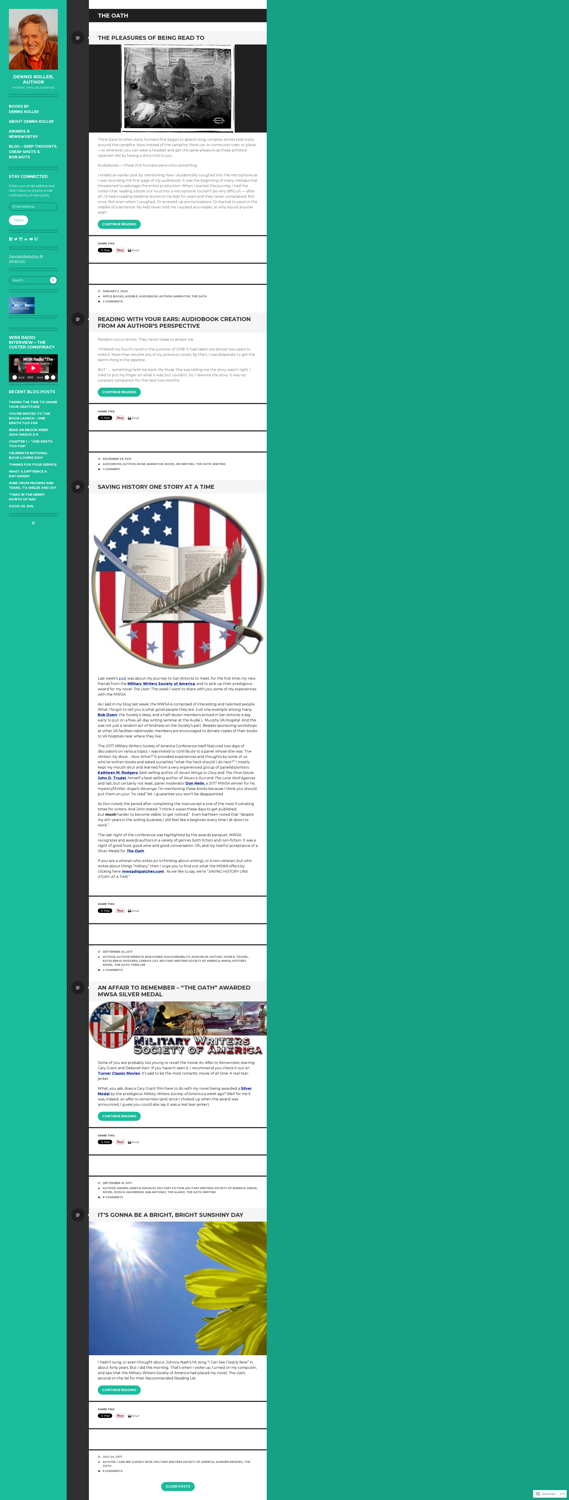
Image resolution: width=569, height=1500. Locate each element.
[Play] (14, 377)
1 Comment (111, 469)
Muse (141, 464)
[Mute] (47, 377)
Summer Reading (229, 1462)
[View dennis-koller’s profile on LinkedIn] (26, 239)
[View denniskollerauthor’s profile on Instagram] (21, 239)
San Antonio (155, 1192)
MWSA (226, 960)
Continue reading (119, 224)
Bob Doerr (154, 956)
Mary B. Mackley (143, 1188)
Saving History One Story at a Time (156, 486)
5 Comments (112, 1471)
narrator (181, 296)
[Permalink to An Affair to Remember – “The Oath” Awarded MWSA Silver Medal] (178, 1028)
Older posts (178, 1486)
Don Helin (200, 956)
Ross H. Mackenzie (129, 1192)
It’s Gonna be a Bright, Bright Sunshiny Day (170, 1215)
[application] (33, 368)
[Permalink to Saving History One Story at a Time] (178, 582)
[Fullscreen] (53, 377)
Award (122, 1188)
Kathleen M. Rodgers (120, 960)
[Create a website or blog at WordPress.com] (33, 523)
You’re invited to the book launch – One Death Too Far (29, 418)
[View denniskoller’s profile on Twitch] (36, 239)
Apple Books (113, 296)
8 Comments (113, 1197)
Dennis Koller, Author (33, 79)
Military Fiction (170, 1188)
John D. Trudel (236, 956)
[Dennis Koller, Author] (33, 39)
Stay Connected (28, 176)
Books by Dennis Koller (24, 109)
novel (170, 464)
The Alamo (176, 1192)
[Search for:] (33, 280)
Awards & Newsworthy (23, 134)
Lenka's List (148, 960)
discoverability (177, 956)
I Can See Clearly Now (135, 1462)
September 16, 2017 (117, 1183)
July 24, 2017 (112, 1456)
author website (130, 956)
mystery (239, 960)
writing (219, 464)
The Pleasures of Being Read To (151, 37)
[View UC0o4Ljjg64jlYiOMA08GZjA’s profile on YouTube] (31, 239)
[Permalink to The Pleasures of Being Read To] (178, 88)
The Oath (199, 296)
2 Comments (113, 301)
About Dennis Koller (31, 121)
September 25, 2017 (117, 951)
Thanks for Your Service (33, 465)
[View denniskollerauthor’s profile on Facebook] (10, 239)
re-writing (185, 464)
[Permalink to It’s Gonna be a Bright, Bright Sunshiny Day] (178, 1288)
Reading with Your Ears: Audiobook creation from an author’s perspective (174, 322)
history (215, 956)
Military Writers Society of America (190, 960)
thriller (138, 964)
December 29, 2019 (117, 459)
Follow (19, 220)
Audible (131, 296)
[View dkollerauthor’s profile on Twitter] (16, 239)
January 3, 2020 (115, 291)
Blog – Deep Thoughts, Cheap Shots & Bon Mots (33, 151)
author (165, 296)
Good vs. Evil (21, 506)
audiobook (148, 296)
